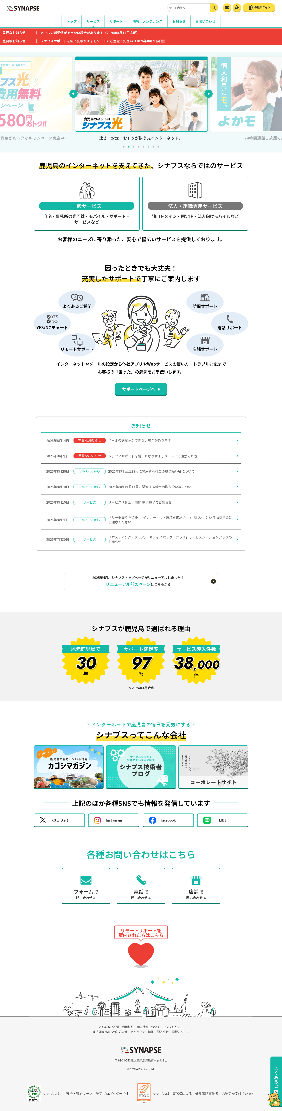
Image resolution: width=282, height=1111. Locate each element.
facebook (168, 820)
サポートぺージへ (138, 389)
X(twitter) (60, 820)
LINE (222, 820)
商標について (180, 1031)
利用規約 (128, 1026)
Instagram (114, 820)
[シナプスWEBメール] (227, 7)
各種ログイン (262, 7)
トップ (72, 21)
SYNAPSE (23, 8)
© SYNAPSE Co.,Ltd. (141, 1069)
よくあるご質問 (276, 1075)
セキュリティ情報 (142, 1031)
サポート (116, 21)
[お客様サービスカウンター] (237, 7)
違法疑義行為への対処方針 (110, 1031)
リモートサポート (141, 954)
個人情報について (148, 1026)
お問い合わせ (205, 21)
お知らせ (179, 21)
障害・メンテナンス (147, 21)
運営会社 (163, 1031)
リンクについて (173, 1026)
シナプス (141, 1050)
